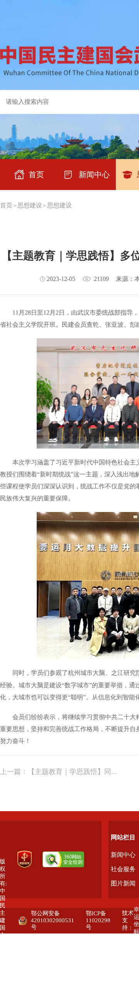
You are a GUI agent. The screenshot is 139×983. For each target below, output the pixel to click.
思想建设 (29, 205)
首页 (6, 205)
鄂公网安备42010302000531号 (52, 920)
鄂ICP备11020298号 (98, 920)
